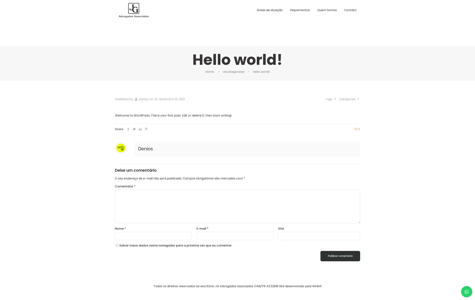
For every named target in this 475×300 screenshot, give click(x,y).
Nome (120, 228)
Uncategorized (233, 72)
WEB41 (317, 286)
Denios (144, 99)
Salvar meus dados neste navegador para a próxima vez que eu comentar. (175, 245)
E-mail (202, 228)
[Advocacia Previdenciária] (134, 10)
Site (281, 228)
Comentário (125, 186)
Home (209, 72)
